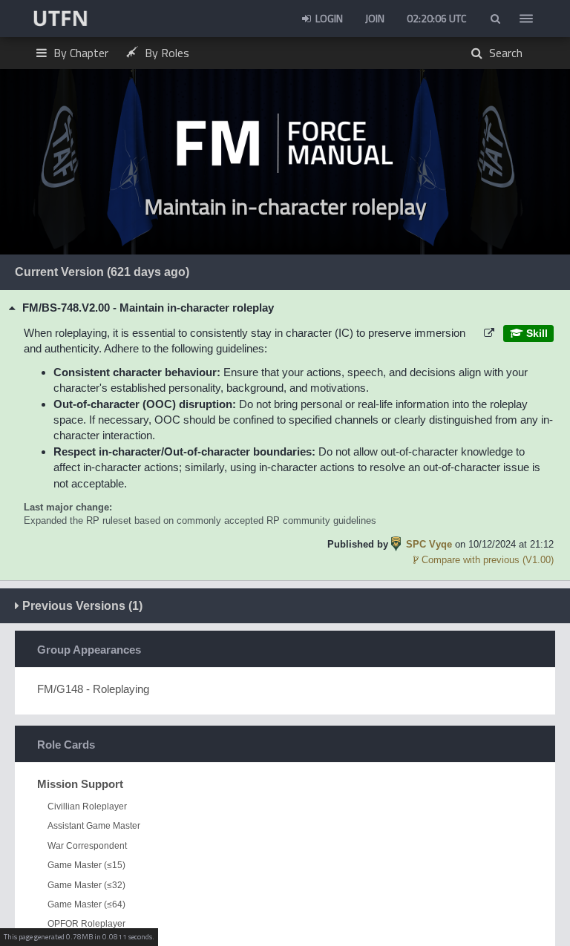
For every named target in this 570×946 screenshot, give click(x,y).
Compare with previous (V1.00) (486, 559)
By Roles (165, 53)
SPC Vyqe (429, 544)
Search (504, 53)
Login (328, 18)
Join (374, 18)
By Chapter (79, 53)
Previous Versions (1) (80, 606)
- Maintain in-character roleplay (148, 307)
